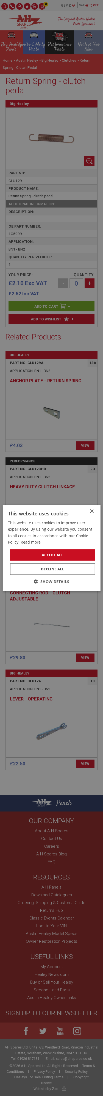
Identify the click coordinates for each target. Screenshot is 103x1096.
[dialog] (51, 548)
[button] (51, 581)
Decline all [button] (52, 569)
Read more (31, 541)
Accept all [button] (52, 554)
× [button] (92, 511)
